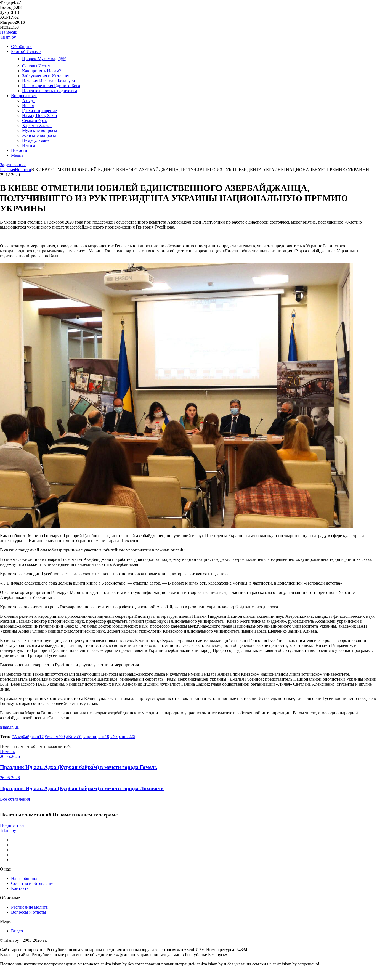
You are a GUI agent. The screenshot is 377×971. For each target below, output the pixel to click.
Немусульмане (35, 140)
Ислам (28, 105)
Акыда (28, 100)
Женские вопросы (39, 135)
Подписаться (12, 825)
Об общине (21, 46)
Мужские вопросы (39, 130)
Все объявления (15, 799)
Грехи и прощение (39, 110)
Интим (28, 145)
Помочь (7, 751)
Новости (19, 150)
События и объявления (32, 883)
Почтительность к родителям (49, 90)
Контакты (20, 888)
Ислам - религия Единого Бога (51, 85)
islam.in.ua (9, 727)
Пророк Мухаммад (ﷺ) (44, 58)
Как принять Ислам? (41, 70)
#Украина (122, 736)
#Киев (74, 736)
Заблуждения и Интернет (46, 75)
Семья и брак (34, 120)
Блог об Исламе (26, 51)
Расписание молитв (29, 907)
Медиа (17, 155)
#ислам (55, 736)
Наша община (24, 878)
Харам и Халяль (37, 125)
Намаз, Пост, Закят (39, 115)
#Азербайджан (28, 736)
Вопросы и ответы (28, 912)
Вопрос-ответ (24, 95)
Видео (17, 930)
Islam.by (8, 37)
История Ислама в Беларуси (48, 80)
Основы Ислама (37, 65)
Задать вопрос (13, 164)
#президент (96, 736)
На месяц (8, 32)
